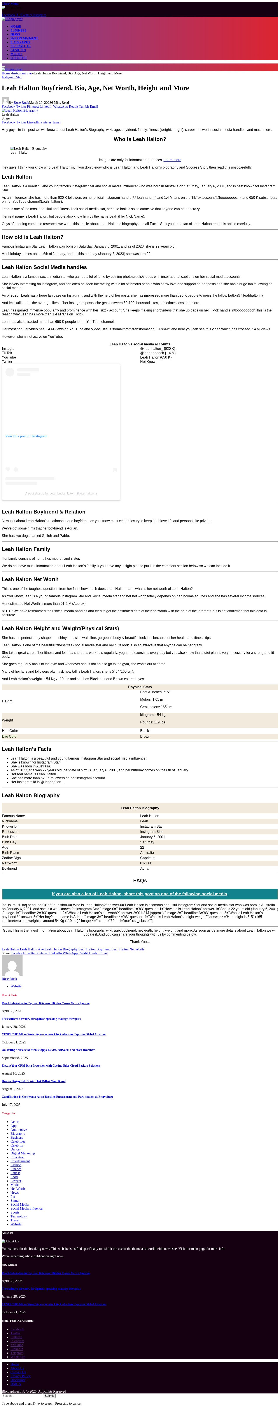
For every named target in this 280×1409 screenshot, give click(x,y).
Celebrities (20, 46)
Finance (15, 1169)
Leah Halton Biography (61, 949)
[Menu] (3, 66)
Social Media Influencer (27, 1208)
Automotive (18, 1129)
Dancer (15, 1149)
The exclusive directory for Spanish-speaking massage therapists (41, 1018)
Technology (18, 1216)
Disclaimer (17, 1380)
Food (14, 1177)
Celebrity (16, 1145)
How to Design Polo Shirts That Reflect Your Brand (33, 1081)
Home (15, 26)
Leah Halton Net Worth (127, 949)
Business (18, 30)
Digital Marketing (22, 1153)
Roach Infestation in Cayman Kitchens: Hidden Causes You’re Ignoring (46, 1003)
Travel (14, 1220)
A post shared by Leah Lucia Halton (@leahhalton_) (61, 493)
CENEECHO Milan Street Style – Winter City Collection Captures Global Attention (54, 1034)
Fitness (15, 1173)
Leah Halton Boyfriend (94, 949)
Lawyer (15, 1181)
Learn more (172, 160)
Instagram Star (12, 77)
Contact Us (18, 1372)
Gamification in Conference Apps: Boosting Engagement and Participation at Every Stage (57, 1096)
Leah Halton (10, 949)
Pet (12, 1196)
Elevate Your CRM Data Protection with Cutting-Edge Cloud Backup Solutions (51, 1065)
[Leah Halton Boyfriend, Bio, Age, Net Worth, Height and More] (20, 110)
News (15, 34)
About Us (17, 1368)
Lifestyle (18, 58)
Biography (20, 42)
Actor (14, 1122)
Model (16, 54)
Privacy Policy (20, 1376)
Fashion (18, 50)
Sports (14, 1212)
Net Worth (17, 1189)
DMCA (15, 1384)
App (13, 1126)
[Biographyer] (12, 19)
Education (17, 1157)
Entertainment (24, 38)
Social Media (19, 1204)
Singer (14, 1200)
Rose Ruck (21, 102)
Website (15, 1224)
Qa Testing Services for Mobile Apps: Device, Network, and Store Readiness (48, 1050)
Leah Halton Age (32, 949)
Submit (49, 1395)
